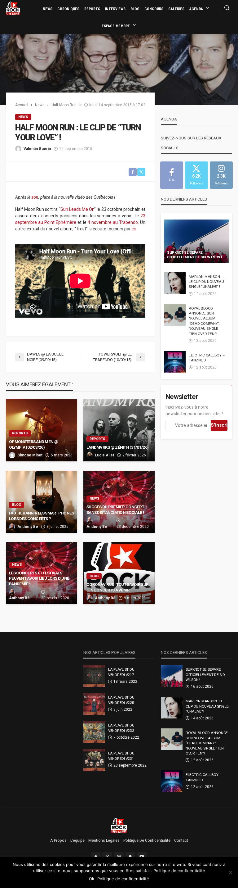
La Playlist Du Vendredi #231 (121, 755)
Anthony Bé (27, 526)
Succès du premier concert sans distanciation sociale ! (115, 509)
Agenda (196, 9)
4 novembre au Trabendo (113, 222)
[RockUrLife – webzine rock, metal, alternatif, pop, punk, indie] (119, 824)
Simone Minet (29, 455)
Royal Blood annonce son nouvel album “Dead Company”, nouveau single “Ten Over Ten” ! (204, 321)
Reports (92, 9)
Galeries (176, 9)
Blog (134, 9)
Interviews (115, 9)
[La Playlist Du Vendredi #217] (94, 676)
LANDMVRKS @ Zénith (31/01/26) (117, 447)
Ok (91, 878)
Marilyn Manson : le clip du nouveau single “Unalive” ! (206, 281)
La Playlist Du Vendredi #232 (121, 727)
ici (134, 228)
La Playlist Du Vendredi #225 (121, 700)
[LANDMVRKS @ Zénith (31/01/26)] (119, 430)
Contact (181, 840)
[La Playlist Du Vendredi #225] (94, 704)
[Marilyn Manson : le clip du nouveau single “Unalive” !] (175, 283)
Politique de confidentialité (146, 840)
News (47, 9)
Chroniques (68, 9)
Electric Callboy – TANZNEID (207, 357)
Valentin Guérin (37, 149)
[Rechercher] (227, 8)
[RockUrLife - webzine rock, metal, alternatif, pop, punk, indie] (13, 8)
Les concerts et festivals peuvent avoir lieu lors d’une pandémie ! (39, 578)
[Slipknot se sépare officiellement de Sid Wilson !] (196, 241)
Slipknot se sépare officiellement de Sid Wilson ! (194, 255)
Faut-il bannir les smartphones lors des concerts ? (41, 515)
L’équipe (77, 840)
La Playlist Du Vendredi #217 (121, 672)
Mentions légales (104, 840)
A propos (58, 840)
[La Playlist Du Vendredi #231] (94, 760)
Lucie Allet (104, 455)
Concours (153, 9)
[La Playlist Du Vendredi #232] (94, 732)
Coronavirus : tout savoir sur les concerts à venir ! (117, 587)
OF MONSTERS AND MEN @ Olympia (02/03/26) (33, 444)
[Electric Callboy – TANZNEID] (175, 362)
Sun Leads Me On (77, 209)
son (34, 197)
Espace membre (116, 26)
